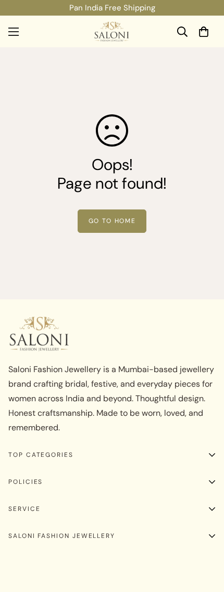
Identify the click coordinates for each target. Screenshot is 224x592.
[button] (204, 32)
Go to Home (112, 221)
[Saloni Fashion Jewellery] (112, 31)
